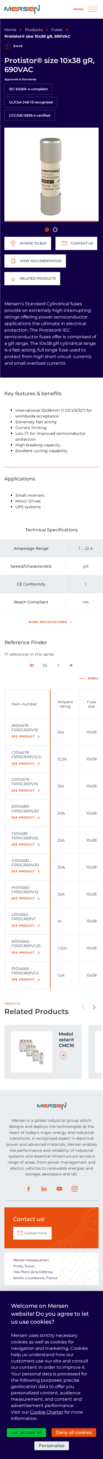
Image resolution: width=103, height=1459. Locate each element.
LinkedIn (43, 1188)
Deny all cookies (74, 1432)
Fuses (56, 30)
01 (33, 666)
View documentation (41, 261)
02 (46, 666)
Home (10, 30)
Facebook (28, 1188)
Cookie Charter (46, 1412)
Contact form (35, 1233)
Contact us (82, 243)
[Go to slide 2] (55, 229)
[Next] (94, 1007)
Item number (24, 704)
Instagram (74, 1188)
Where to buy (33, 243)
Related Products (38, 278)
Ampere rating (65, 704)
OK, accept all (26, 1432)
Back (18, 46)
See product (23, 736)
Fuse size (91, 704)
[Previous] (83, 1007)
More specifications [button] (48, 622)
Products (34, 30)
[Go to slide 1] (47, 229)
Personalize (52, 1445)
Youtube (59, 1188)
